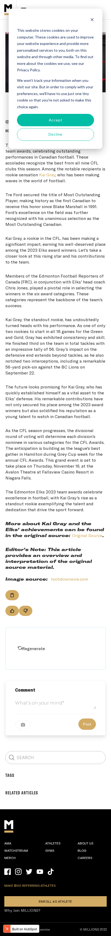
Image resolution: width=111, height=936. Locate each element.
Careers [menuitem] (85, 858)
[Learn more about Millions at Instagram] (18, 871)
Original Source (87, 535)
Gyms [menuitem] (49, 850)
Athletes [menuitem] (52, 843)
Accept (56, 120)
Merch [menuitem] (10, 858)
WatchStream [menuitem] (16, 850)
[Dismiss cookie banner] (92, 20)
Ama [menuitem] (7, 843)
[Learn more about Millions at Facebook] (7, 871)
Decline (55, 134)
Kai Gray (47, 174)
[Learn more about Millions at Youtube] (40, 871)
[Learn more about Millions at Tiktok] (50, 871)
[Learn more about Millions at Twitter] (29, 871)
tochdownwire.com (69, 578)
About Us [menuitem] (85, 843)
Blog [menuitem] (82, 850)
